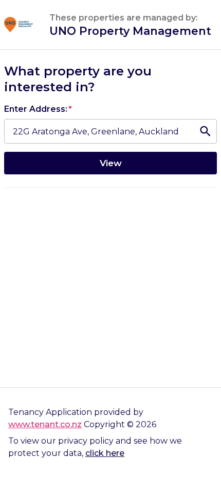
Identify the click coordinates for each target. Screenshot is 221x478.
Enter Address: (38, 109)
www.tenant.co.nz (45, 424)
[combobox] (98, 131)
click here (104, 453)
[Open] (205, 132)
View (111, 162)
